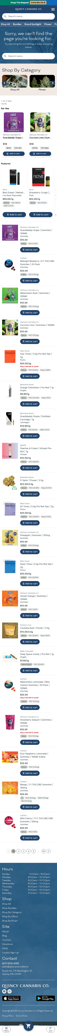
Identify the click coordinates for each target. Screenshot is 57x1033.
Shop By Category (12, 912)
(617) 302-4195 (10, 963)
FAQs (5, 948)
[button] (53, 9)
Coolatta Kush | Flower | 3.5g (34, 628)
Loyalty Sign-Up (10, 952)
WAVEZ (23, 445)
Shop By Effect (10, 916)
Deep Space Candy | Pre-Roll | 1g (37, 654)
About (5, 931)
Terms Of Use (21, 1016)
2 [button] (18, 851)
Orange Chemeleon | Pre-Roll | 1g (37, 387)
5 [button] (33, 851)
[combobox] (30, 16)
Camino (23, 258)
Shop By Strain (10, 920)
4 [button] (28, 851)
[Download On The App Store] (11, 998)
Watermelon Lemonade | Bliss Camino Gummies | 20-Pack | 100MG (35, 685)
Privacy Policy (8, 1016)
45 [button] (43, 851)
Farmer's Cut (25, 625)
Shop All (14, 89)
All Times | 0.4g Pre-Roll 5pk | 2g (37, 506)
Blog (4, 935)
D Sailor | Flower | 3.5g (31, 480)
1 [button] (13, 851)
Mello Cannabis (26, 651)
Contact (6, 940)
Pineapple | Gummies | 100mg (35, 535)
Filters (6, 1031)
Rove (5, 189)
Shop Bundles (9, 908)
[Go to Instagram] (9, 991)
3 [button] (23, 851)
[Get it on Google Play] (45, 998)
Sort (50, 1031)
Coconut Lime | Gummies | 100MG (37, 325)
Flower (42, 89)
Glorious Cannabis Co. (29, 227)
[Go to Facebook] (4, 991)
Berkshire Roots (27, 384)
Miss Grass (24, 351)
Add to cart (16, 214)
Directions (7, 944)
